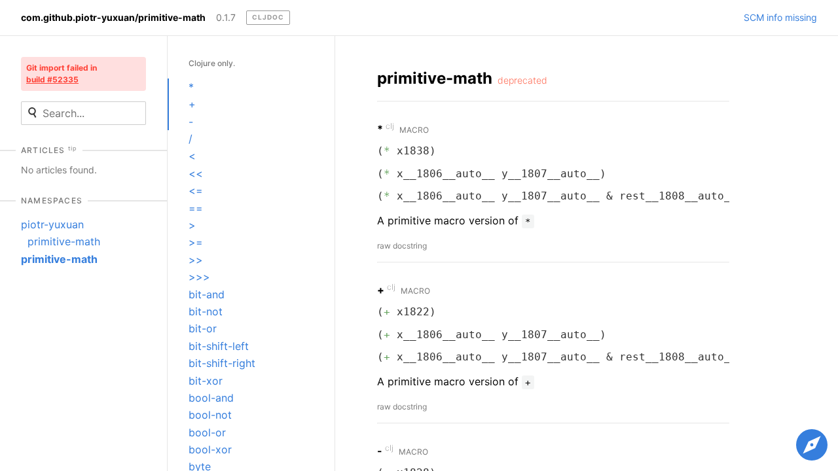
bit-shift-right (222, 363)
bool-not (210, 414)
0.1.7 (226, 17)
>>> (199, 276)
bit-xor (206, 380)
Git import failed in (61, 73)
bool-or (207, 432)
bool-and (211, 397)
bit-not (206, 311)
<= (196, 190)
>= (196, 242)
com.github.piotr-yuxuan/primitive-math (113, 17)
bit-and (207, 294)
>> (196, 259)
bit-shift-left (219, 346)
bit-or (203, 328)
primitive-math (63, 241)
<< (196, 173)
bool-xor (210, 449)
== (196, 208)
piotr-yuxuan (52, 224)
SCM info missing (780, 17)
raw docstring (402, 246)
